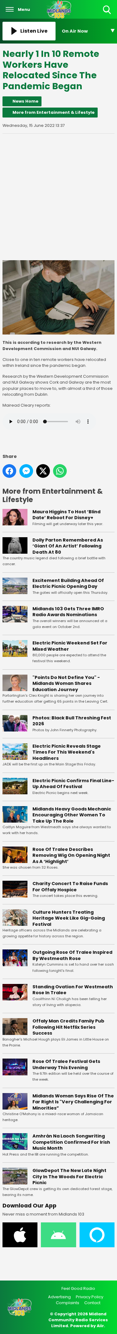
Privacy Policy (89, 1297)
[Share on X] (43, 471)
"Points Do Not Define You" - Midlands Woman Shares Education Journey (66, 683)
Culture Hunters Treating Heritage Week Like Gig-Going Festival (68, 918)
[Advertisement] (58, 197)
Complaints (67, 1303)
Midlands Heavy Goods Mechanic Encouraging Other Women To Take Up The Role (71, 815)
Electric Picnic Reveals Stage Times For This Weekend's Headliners (66, 752)
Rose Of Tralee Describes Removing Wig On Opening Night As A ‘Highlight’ (71, 855)
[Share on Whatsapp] (60, 471)
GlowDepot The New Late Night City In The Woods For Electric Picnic (69, 1176)
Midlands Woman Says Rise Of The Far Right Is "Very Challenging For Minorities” (73, 1102)
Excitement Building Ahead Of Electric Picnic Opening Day (68, 583)
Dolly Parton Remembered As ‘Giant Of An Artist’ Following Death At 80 (67, 546)
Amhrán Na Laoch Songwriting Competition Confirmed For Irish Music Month (71, 1142)
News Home (25, 101)
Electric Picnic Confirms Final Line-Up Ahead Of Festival (73, 784)
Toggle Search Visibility (107, 14)
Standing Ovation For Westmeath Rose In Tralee (72, 990)
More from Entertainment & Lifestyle (53, 112)
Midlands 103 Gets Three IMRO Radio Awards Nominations (68, 612)
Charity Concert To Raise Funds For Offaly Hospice (70, 886)
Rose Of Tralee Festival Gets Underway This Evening (66, 1064)
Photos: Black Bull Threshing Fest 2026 (71, 721)
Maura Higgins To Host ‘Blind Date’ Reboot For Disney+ (66, 515)
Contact (92, 1303)
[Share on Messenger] (26, 471)
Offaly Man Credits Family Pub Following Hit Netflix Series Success (68, 1027)
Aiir (100, 1325)
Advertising (59, 1297)
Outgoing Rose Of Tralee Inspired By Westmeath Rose (72, 955)
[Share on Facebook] (9, 471)
